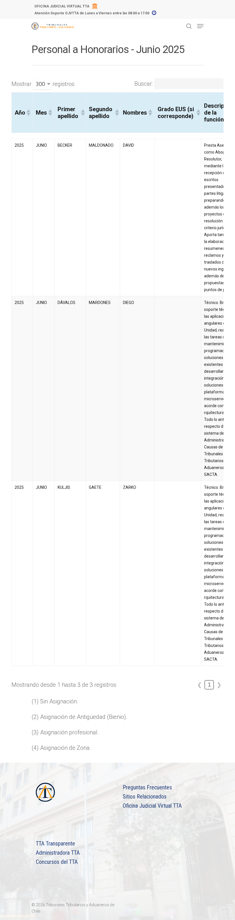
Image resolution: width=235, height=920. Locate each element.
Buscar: (143, 83)
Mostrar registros (43, 84)
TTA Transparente (55, 843)
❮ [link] (199, 685)
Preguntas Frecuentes (147, 787)
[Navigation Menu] (200, 26)
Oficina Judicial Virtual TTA (152, 805)
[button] (28, 112)
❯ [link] (219, 685)
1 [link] (209, 684)
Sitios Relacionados (145, 796)
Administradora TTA (58, 852)
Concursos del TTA (57, 861)
